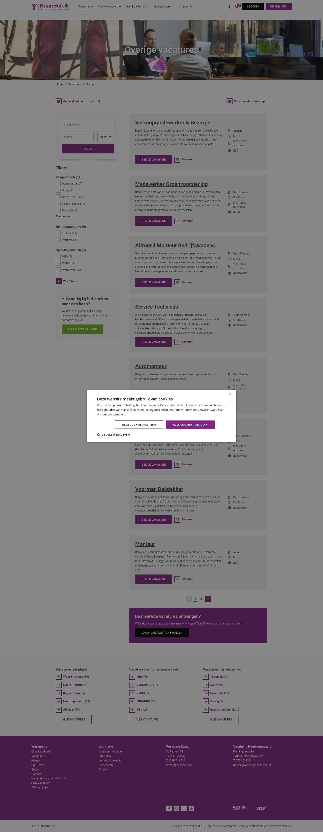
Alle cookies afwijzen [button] (139, 424)
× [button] (230, 394)
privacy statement (113, 414)
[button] (113, 434)
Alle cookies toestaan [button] (190, 424)
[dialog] (161, 416)
